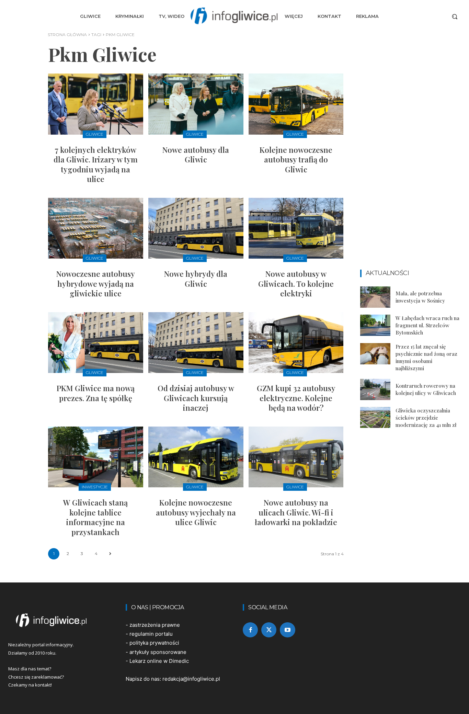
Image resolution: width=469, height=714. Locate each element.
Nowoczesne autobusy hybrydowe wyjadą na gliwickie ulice (95, 283)
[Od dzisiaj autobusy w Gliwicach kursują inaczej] (195, 342)
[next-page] (110, 553)
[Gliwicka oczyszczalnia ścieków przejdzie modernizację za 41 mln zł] (375, 417)
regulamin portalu (151, 634)
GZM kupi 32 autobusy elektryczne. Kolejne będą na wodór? (296, 398)
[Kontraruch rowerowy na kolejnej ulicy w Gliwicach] (375, 389)
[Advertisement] (410, 159)
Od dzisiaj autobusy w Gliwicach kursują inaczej (196, 398)
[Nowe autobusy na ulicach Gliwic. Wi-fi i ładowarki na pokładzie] (296, 457)
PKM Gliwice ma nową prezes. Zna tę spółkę (96, 393)
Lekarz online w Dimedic (159, 661)
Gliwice (94, 134)
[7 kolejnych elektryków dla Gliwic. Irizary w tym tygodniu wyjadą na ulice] (95, 103)
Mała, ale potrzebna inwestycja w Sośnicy (420, 297)
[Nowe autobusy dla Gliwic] (195, 103)
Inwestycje (95, 486)
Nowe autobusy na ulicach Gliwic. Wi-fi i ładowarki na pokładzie (296, 512)
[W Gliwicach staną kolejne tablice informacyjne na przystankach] (95, 457)
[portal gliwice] (58, 620)
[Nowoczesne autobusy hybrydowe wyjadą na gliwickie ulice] (95, 228)
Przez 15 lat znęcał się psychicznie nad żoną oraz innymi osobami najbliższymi (426, 357)
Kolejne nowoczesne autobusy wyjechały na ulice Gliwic (196, 512)
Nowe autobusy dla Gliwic (195, 155)
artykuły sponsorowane (157, 652)
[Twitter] (268, 629)
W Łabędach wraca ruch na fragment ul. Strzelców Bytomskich (427, 325)
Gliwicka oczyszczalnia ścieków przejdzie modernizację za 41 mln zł (426, 417)
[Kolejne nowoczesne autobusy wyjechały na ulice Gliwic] (195, 457)
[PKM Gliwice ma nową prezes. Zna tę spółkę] (95, 342)
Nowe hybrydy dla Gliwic (195, 279)
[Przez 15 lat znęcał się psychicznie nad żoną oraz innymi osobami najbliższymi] (375, 353)
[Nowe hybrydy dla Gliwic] (195, 228)
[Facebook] (250, 629)
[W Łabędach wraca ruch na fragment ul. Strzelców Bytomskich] (375, 325)
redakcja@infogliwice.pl (191, 679)
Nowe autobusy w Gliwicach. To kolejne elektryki (296, 283)
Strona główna (67, 34)
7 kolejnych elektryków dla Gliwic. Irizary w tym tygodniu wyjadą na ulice (96, 164)
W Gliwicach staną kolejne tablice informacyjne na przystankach (95, 517)
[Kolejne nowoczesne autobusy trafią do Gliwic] (296, 103)
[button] (454, 16)
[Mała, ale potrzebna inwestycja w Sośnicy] (375, 297)
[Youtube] (287, 629)
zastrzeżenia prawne (154, 625)
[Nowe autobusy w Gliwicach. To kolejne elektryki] (296, 228)
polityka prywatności (154, 642)
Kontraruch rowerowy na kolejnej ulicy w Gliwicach (426, 389)
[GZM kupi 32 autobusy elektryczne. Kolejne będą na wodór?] (296, 342)
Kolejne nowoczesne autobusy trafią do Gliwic (296, 159)
